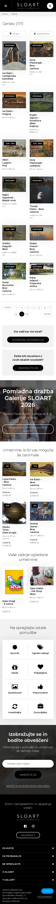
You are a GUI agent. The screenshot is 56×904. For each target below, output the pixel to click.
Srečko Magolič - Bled (14, 232)
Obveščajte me (28, 368)
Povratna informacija (28, 339)
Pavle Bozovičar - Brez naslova (14, 271)
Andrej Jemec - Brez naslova (42, 511)
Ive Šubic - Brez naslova (42, 469)
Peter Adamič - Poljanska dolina (41, 269)
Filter (15, 34)
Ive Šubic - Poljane (14, 100)
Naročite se (28, 774)
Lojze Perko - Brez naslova (14, 469)
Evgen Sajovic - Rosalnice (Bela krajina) (41, 102)
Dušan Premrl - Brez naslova (41, 232)
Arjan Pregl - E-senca (14, 582)
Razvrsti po (42, 34)
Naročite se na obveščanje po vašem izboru (28, 786)
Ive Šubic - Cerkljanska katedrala (14, 55)
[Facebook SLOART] (25, 826)
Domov (5, 14)
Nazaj (8, 307)
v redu (47, 891)
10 (27, 314)
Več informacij (44, 896)
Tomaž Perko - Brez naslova (41, 190)
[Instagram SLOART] (33, 826)
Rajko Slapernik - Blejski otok (14, 184)
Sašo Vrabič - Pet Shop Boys (42, 576)
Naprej (47, 314)
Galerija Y (28, 835)
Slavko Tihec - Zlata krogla (14, 513)
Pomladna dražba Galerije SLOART (28, 429)
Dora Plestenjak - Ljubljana (41, 148)
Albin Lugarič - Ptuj (14, 148)
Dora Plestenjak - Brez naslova (41, 49)
